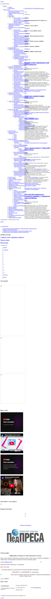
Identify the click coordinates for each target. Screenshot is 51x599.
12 (3, 270)
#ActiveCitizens (34, 183)
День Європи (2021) (31, 119)
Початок (5, 247)
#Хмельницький (28, 184)
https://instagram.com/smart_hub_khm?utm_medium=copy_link (32, 160)
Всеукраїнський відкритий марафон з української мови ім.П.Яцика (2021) (20, 228)
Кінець (4, 277)
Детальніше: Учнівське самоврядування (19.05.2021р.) (36, 112)
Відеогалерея (4, 242)
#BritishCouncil (27, 183)
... (3, 252)
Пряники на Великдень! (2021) (10, 229)
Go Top (2, 597)
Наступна (5, 274)
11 (3, 267)
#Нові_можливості (36, 184)
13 (3, 272)
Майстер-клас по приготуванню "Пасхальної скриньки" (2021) (17, 231)
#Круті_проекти (32, 185)
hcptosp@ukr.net (37, 587)
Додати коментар (36, 91)
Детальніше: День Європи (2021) (31, 142)
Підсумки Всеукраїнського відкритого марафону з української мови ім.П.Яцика (37, 196)
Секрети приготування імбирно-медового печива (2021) (16, 232)
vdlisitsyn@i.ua (8, 562)
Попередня (5, 249)
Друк (25, 59)
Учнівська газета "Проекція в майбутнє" (12, 237)
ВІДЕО (2, 221)
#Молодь (26, 185)
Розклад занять (5, 240)
